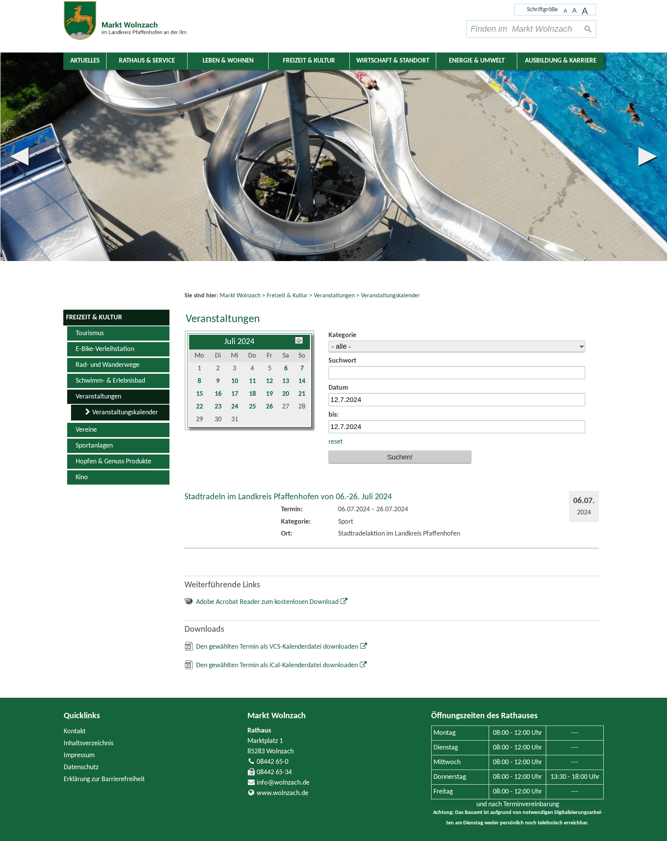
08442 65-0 (272, 762)
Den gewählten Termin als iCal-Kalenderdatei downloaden (277, 665)
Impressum (79, 755)
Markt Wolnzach (276, 716)
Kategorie (342, 335)
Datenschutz (81, 767)
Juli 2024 (239, 342)
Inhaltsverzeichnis (88, 743)
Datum (338, 388)
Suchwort (342, 361)
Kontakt (75, 731)
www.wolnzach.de (282, 793)
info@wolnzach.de (283, 783)
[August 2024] (299, 342)
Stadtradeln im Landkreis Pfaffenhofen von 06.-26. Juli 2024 (288, 497)
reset (335, 442)
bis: (333, 415)
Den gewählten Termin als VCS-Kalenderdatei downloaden (277, 647)
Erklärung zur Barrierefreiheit (104, 779)
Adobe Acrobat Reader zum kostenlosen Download (267, 602)
